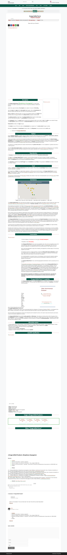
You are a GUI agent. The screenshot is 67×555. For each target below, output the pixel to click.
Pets (9, 1)
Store (40, 5)
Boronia (13, 168)
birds (28, 484)
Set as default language (54, 2)
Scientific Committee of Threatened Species (31, 264)
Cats (19, 5)
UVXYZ (41, 11)
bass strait (28, 205)
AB (24, 11)
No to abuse (45, 5)
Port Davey (54, 203)
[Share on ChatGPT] (18, 25)
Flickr (45, 474)
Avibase (13, 460)
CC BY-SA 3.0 (31, 471)
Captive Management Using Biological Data (47, 302)
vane (17, 114)
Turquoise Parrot (12, 488)
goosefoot (12, 175)
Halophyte (31, 172)
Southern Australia (20, 209)
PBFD (49, 309)
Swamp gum (37, 140)
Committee (36, 270)
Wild (37, 5)
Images (51, 5)
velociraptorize (16, 476)
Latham (14, 410)
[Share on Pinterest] (13, 25)
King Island (35, 205)
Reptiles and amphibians (30, 5)
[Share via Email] (16, 25)
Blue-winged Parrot (45, 148)
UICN (38, 239)
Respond (11, 503)
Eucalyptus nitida (11, 158)
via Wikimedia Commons (39, 471)
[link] (33, 61)
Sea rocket (54, 175)
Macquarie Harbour (46, 203)
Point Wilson (36, 222)
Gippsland (50, 208)
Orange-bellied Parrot (21, 130)
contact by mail (54, 553)
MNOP (35, 11)
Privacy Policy (59, 553)
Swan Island (12, 208)
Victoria (54, 208)
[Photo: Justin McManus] (22, 421)
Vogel (31, 484)
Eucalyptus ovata (29, 158)
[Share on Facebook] (11, 25)
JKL (31, 11)
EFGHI (29, 11)
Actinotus (18, 168)
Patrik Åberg (17, 481)
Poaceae (25, 172)
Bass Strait (48, 245)
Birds (23, 5)
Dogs (16, 5)
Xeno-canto (23, 481)
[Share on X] (9, 25)
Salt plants (24, 175)
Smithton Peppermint (19, 140)
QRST (39, 11)
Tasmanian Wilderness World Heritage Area (16, 203)
